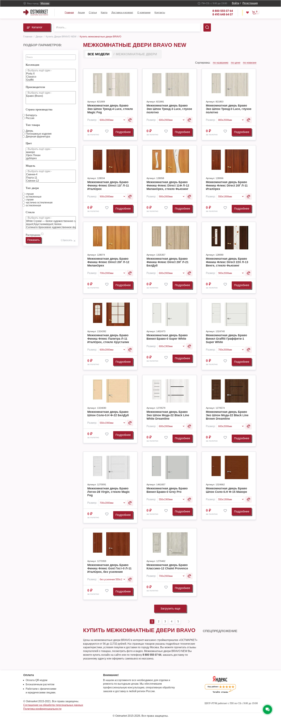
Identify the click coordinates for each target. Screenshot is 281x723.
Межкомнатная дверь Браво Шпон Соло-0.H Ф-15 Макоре (226, 490)
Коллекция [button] (32, 64)
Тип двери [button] (32, 188)
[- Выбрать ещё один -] (51, 70)
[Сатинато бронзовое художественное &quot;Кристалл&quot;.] (51, 227)
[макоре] (51, 152)
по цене (235, 62)
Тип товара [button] (33, 124)
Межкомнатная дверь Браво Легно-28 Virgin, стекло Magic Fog (108, 492)
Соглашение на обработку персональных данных (53, 705)
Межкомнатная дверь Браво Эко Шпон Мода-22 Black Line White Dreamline (168, 415)
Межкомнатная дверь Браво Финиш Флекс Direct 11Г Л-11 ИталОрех (108, 185)
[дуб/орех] (51, 158)
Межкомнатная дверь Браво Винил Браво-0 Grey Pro (167, 490)
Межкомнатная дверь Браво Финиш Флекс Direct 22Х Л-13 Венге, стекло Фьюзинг (227, 262)
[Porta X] (51, 73)
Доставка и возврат (122, 12)
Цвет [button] (29, 143)
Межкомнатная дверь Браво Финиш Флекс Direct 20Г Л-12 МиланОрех (108, 262)
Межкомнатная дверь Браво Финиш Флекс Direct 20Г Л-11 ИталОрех (227, 185)
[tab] (51, 64)
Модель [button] (30, 165)
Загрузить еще (170, 608)
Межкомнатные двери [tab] (136, 54)
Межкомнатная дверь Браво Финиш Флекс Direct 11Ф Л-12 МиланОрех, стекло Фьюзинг (168, 185)
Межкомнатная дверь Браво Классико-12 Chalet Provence (167, 566)
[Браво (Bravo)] (51, 96)
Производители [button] (35, 87)
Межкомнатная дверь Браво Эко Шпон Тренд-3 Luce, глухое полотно (169, 109)
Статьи (93, 12)
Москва (45, 3)
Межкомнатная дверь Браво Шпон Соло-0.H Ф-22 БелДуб (108, 413)
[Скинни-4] (51, 174)
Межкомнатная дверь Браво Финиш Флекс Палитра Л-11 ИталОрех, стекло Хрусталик (108, 339)
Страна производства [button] (39, 109)
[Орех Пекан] (51, 155)
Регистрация (250, 3)
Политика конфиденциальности (42, 708)
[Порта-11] (51, 177)
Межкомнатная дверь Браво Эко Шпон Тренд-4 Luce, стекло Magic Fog (110, 109)
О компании (143, 12)
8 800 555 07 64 (222, 11)
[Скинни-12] (51, 180)
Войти (235, 3)
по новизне (249, 62)
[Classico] (51, 76)
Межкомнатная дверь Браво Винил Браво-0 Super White (167, 337)
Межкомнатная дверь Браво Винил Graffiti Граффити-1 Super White (226, 339)
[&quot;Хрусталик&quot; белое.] (51, 224)
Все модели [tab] (98, 54)
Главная (69, 12)
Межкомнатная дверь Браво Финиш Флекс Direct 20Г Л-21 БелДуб (167, 262)
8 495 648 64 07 (222, 14)
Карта (104, 12)
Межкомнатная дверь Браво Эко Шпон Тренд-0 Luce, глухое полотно (228, 109)
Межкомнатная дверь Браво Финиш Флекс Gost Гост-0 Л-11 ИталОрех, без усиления (109, 568)
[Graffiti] (51, 79)
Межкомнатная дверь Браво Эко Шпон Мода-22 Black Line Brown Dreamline (227, 415)
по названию (220, 62)
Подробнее (123, 132)
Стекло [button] (30, 212)
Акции (81, 12)
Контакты (159, 12)
